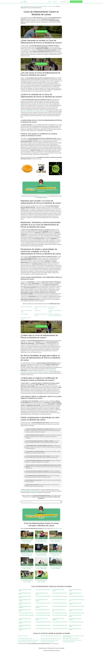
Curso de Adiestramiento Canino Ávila (59, 592)
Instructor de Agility (24, 314)
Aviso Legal (57, 648)
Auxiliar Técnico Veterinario (23, 635)
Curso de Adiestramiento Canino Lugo (59, 612)
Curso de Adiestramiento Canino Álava (43, 589)
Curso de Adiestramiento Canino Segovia (43, 621)
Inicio (49, 1)
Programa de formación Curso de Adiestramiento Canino (34, 111)
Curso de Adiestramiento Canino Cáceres (59, 596)
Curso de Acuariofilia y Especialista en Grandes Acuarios (50, 635)
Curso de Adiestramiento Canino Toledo (59, 625)
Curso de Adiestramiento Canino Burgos (43, 596)
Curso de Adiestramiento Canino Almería (25, 593)
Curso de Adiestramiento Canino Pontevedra (58, 619)
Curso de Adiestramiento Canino (28, 6)
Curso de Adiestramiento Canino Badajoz (75, 593)
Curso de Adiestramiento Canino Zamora (59, 628)
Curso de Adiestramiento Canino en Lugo (45, 6)
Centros (55, 1)
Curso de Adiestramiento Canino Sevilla (59, 621)
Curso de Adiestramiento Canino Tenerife (25, 622)
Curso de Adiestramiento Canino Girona (59, 602)
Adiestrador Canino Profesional (26, 306)
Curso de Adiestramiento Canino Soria (76, 621)
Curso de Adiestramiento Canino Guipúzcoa (42, 607)
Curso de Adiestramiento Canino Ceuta (59, 599)
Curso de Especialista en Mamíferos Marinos (71, 638)
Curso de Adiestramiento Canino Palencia (42, 619)
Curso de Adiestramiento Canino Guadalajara (25, 607)
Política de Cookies (50, 648)
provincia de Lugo (58, 528)
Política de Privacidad (43, 648)
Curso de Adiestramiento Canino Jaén (42, 609)
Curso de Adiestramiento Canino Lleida (43, 612)
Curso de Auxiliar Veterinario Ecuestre (25, 638)
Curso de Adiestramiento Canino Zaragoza (75, 629)
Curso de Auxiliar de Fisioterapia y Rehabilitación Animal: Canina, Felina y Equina (73, 636)
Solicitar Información (76, 1)
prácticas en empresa (43, 196)
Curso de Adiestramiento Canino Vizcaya (43, 628)
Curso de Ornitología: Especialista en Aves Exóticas (27, 641)
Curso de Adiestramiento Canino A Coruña (25, 590)
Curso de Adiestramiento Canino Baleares (25, 610)
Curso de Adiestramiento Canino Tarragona (25, 626)
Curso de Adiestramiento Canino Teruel (43, 625)
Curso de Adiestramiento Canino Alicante (75, 590)
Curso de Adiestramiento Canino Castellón (42, 600)
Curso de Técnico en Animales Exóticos (47, 641)
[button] (60, 168)
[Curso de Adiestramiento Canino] (24, 1)
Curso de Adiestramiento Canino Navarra (75, 616)
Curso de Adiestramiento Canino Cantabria (25, 600)
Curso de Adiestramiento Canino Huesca (76, 606)
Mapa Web (62, 648)
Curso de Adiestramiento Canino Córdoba (25, 603)
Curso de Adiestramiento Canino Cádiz (76, 596)
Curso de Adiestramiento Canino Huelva (59, 606)
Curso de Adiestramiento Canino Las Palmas (76, 610)
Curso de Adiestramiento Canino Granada (75, 603)
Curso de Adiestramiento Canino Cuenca (43, 602)
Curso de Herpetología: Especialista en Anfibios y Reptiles (28, 640)
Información (63, 1)
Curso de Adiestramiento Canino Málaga (26, 615)
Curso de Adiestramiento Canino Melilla (43, 615)
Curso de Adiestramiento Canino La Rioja (58, 610)
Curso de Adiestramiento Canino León (26, 612)
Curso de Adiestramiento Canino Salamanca (75, 619)
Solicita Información (41, 31)
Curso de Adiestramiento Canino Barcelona (25, 597)
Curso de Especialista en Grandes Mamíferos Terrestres (50, 638)
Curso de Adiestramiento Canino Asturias (42, 593)
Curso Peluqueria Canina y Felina (69, 641)
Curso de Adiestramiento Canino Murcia (59, 615)
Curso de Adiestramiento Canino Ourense (25, 619)
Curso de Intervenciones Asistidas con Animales (49, 640)
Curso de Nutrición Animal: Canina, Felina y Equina (72, 640)
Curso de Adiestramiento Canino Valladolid (25, 629)
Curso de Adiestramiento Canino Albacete (58, 590)
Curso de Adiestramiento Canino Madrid (76, 612)
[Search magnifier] (61, 502)
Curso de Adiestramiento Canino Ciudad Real (76, 600)
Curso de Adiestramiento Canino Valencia (75, 626)
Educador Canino (37, 310)
